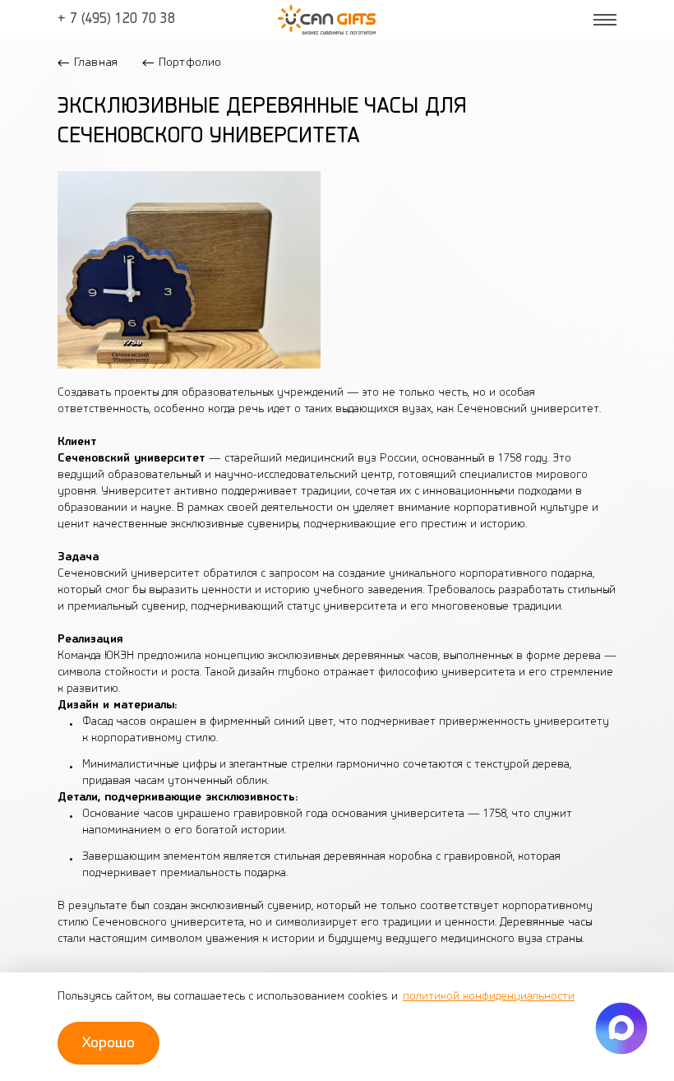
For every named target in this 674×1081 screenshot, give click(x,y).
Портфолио (190, 62)
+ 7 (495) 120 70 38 (116, 19)
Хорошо (108, 1043)
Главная (96, 62)
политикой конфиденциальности (489, 997)
